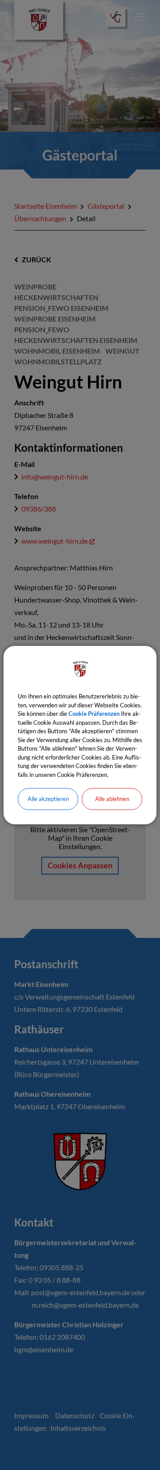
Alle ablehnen (112, 798)
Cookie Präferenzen (94, 713)
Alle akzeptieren (48, 798)
